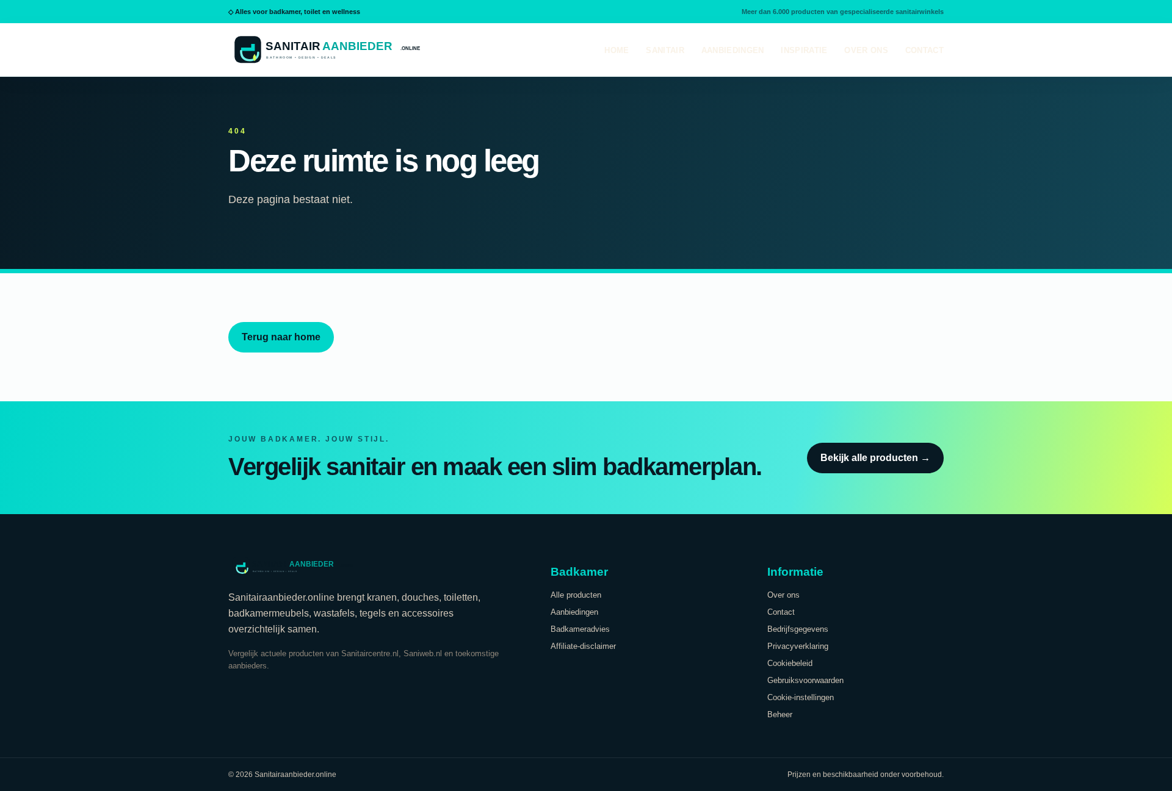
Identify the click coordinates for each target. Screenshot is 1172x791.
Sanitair (665, 50)
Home (616, 50)
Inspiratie (804, 50)
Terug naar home (281, 337)
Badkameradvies (580, 629)
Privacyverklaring (797, 646)
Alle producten (576, 595)
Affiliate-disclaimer (583, 646)
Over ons (866, 50)
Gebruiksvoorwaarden (805, 680)
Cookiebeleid (789, 663)
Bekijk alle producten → (875, 458)
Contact (924, 50)
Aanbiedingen (732, 50)
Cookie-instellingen (800, 697)
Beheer (779, 714)
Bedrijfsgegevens (797, 629)
